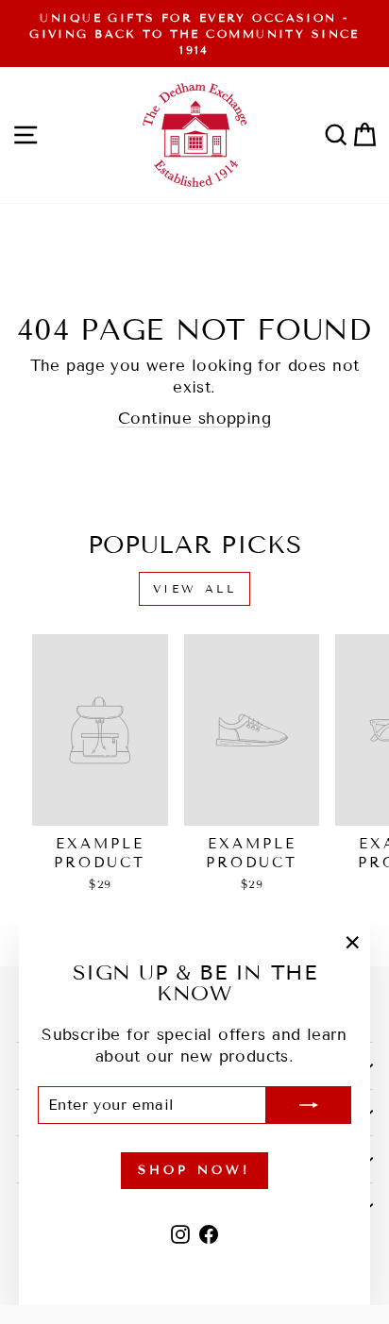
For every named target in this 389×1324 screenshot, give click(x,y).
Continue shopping (194, 418)
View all (195, 588)
